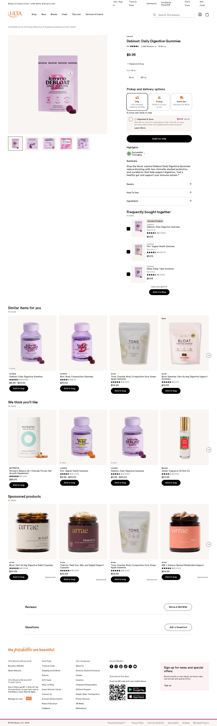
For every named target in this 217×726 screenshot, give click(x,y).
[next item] (209, 355)
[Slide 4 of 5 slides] (66, 143)
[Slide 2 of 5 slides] (32, 143)
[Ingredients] (159, 201)
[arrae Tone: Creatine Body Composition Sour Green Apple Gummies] (134, 351)
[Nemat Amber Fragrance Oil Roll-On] (184, 444)
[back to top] (208, 717)
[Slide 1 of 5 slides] (15, 143)
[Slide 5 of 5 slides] (83, 143)
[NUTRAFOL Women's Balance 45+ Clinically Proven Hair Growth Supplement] (32, 445)
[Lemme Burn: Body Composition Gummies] (83, 349)
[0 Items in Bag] (207, 14)
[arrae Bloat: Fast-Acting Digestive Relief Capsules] (32, 538)
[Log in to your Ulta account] (200, 14)
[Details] (159, 184)
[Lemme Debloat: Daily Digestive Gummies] (32, 349)
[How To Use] (159, 193)
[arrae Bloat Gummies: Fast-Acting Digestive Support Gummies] (184, 351)
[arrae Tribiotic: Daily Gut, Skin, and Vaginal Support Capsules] (83, 539)
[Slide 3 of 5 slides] (49, 143)
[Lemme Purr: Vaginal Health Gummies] (83, 444)
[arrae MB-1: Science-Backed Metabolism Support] (184, 538)
